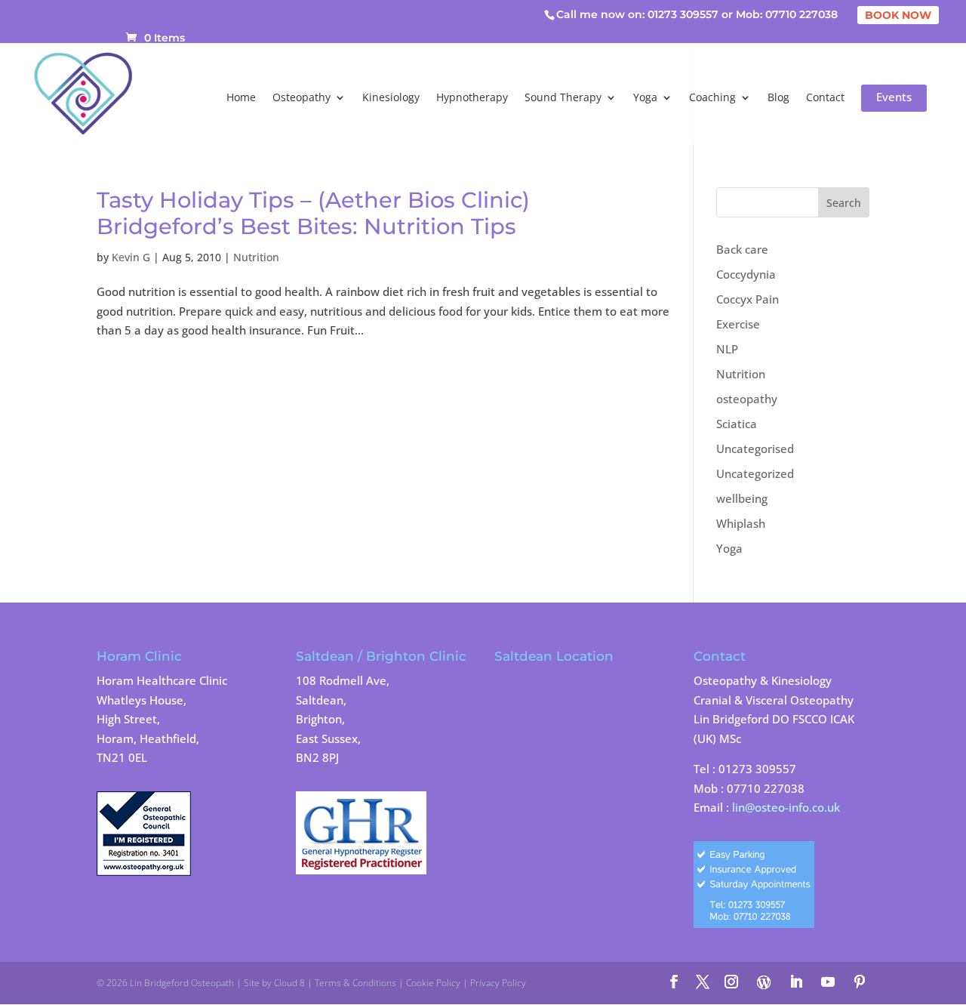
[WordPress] (764, 982)
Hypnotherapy (472, 98)
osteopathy (746, 398)
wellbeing (742, 498)
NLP (727, 348)
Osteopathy (301, 98)
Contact (825, 98)
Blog (778, 98)
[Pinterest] (859, 983)
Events (894, 98)
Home (241, 98)
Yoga (645, 98)
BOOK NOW (898, 15)
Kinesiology (391, 98)
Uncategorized (755, 473)
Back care (742, 249)
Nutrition (256, 257)
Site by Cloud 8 (274, 982)
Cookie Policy (433, 982)
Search (843, 203)
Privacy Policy (498, 982)
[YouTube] (828, 983)
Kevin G (131, 257)
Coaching (712, 98)
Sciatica (736, 423)
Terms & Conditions (355, 982)
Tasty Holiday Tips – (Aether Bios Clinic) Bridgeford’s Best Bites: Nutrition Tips (313, 213)
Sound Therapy (563, 98)
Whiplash (740, 523)
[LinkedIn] (796, 983)
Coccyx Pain (747, 299)
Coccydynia (746, 274)
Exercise (738, 323)
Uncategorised (755, 448)
